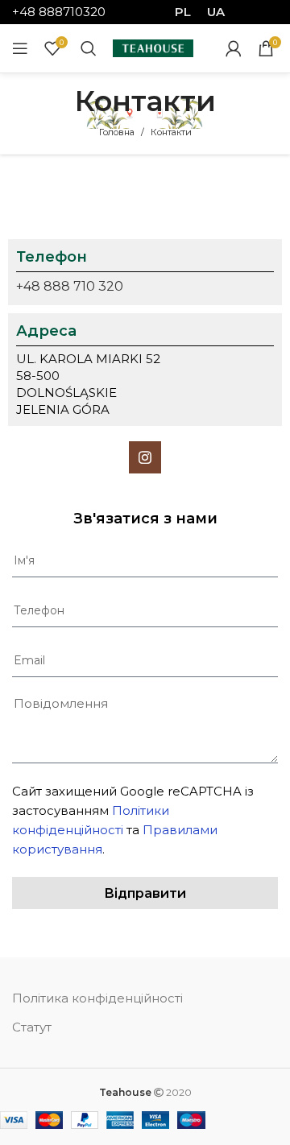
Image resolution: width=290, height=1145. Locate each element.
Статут (32, 1027)
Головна (117, 132)
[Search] (88, 48)
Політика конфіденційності (97, 998)
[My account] (234, 48)
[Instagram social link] (145, 457)
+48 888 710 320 (69, 286)
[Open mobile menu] (20, 48)
